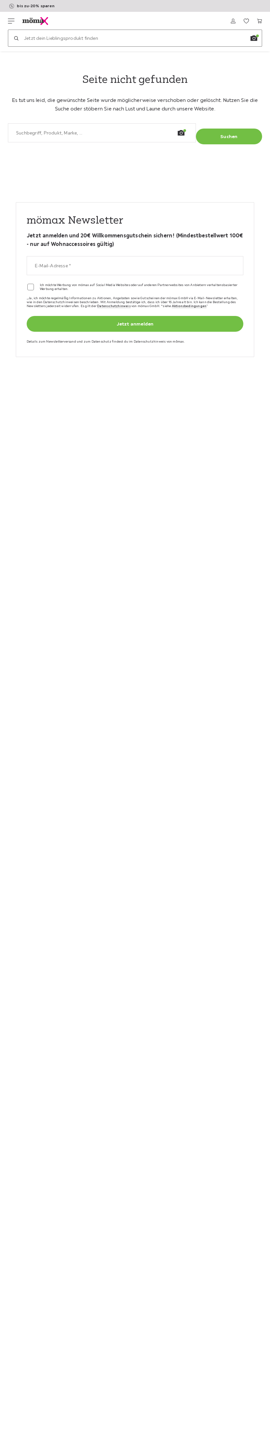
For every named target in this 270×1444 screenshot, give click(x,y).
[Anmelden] (233, 21)
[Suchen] (16, 38)
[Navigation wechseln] (11, 21)
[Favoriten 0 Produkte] (246, 21)
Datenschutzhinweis (114, 306)
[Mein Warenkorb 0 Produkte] (259, 21)
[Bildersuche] (254, 38)
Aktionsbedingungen (189, 306)
